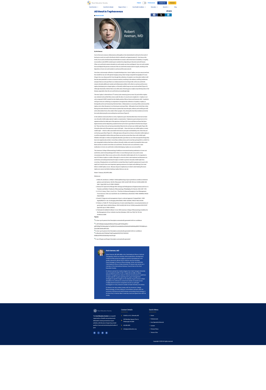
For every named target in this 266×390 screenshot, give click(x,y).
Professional (151, 3)
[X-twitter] (98, 332)
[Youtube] (102, 332)
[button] (154, 14)
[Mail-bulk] (106, 332)
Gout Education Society (102, 316)
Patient (139, 3)
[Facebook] (94, 332)
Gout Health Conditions (138, 7)
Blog (175, 7)
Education (153, 7)
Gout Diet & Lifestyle (108, 7)
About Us (165, 7)
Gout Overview (93, 7)
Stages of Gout (122, 7)
